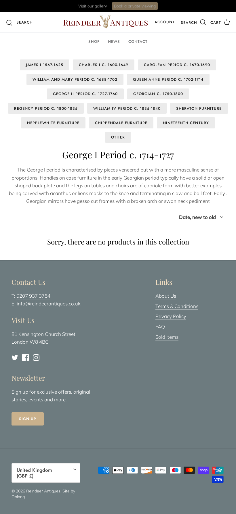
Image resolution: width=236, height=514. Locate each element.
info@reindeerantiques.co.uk (48, 304)
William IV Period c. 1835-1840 (127, 108)
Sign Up (27, 418)
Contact (138, 41)
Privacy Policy (170, 316)
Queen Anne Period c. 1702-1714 (168, 79)
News (114, 41)
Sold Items (166, 337)
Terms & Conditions (176, 306)
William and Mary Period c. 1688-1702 (75, 79)
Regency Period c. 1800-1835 (45, 108)
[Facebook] (25, 357)
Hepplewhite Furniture (53, 123)
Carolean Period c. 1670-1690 (177, 65)
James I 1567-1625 (45, 65)
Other (118, 137)
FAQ (160, 327)
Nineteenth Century (186, 123)
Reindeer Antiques (43, 491)
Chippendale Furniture (121, 123)
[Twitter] (15, 357)
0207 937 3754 (33, 296)
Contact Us (141, 8)
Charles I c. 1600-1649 (103, 65)
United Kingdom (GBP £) (34, 473)
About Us (165, 296)
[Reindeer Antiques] (105, 21)
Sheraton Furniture (199, 108)
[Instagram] (36, 357)
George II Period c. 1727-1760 (85, 94)
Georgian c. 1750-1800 (158, 94)
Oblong (18, 496)
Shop (94, 41)
